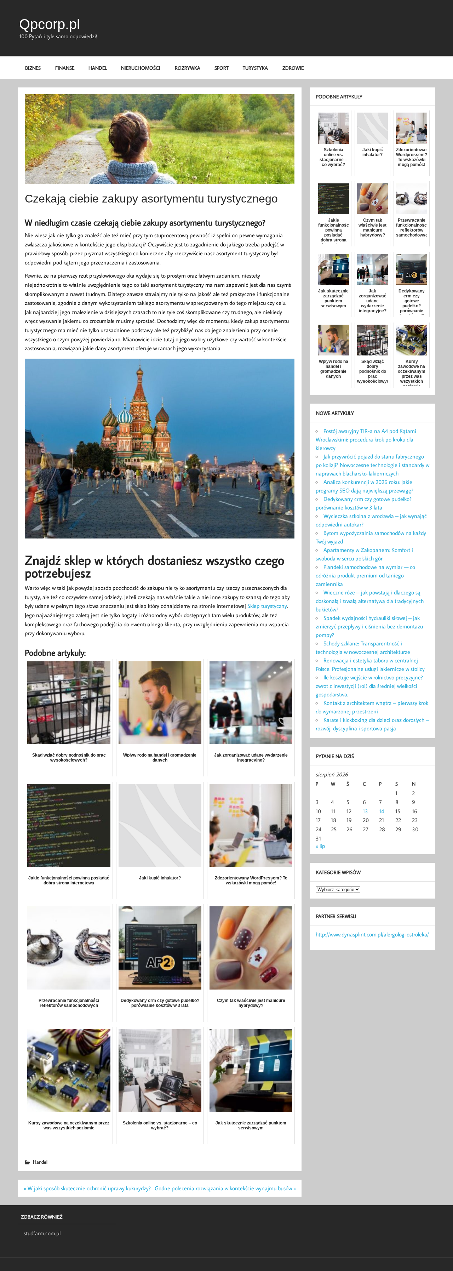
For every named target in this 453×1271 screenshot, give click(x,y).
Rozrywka (187, 67)
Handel (97, 67)
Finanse (64, 67)
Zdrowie (293, 67)
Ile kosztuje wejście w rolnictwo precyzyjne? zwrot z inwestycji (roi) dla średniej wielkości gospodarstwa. (369, 686)
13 (365, 811)
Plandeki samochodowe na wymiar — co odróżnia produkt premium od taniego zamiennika (365, 575)
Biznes (33, 67)
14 (381, 811)
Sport (221, 67)
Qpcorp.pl (49, 24)
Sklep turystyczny (267, 605)
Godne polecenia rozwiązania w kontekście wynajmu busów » (225, 1188)
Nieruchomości (140, 67)
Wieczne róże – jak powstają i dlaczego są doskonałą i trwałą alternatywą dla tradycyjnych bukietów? (370, 601)
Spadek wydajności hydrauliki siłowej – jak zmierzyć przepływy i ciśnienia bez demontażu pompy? (369, 626)
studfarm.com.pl (42, 1233)
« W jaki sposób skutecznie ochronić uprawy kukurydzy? (87, 1188)
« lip (320, 845)
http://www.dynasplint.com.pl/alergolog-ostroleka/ (372, 934)
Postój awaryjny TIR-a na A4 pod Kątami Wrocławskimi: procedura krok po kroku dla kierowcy (366, 439)
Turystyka (255, 67)
